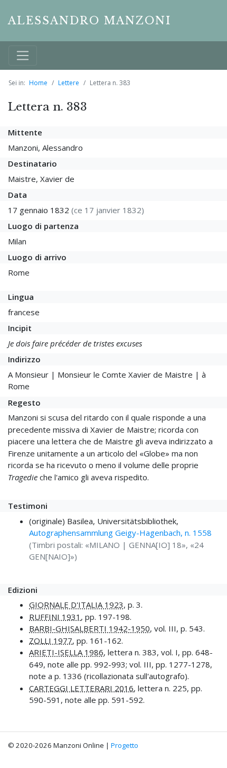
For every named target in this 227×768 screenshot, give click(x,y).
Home (38, 82)
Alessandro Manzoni (89, 20)
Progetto (124, 745)
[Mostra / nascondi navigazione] (22, 55)
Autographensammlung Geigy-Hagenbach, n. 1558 (120, 532)
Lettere (68, 82)
